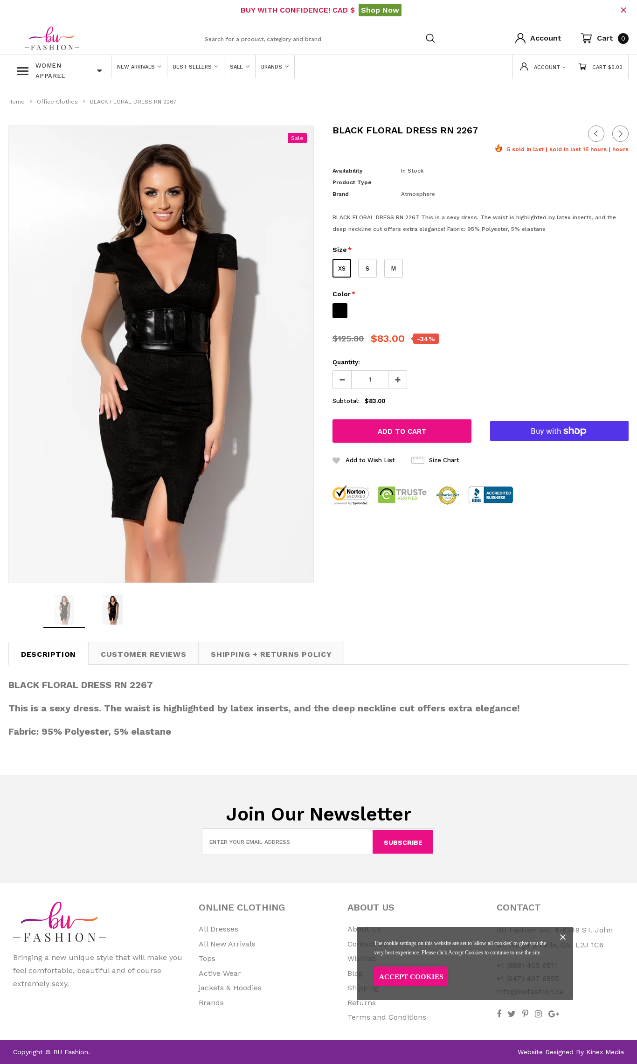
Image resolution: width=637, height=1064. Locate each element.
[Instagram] (538, 1014)
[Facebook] (499, 1014)
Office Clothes (57, 101)
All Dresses (218, 929)
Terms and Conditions (386, 1017)
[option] (161, 354)
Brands (211, 1002)
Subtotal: (346, 400)
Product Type (352, 182)
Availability (347, 170)
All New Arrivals (227, 943)
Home (16, 101)
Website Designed (546, 1052)
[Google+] (553, 1014)
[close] (623, 10)
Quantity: (346, 362)
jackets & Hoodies (230, 987)
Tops (207, 958)
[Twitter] (512, 1014)
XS (342, 268)
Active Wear (220, 973)
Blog (355, 973)
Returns (361, 1002)
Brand (340, 194)
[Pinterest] (525, 1014)
